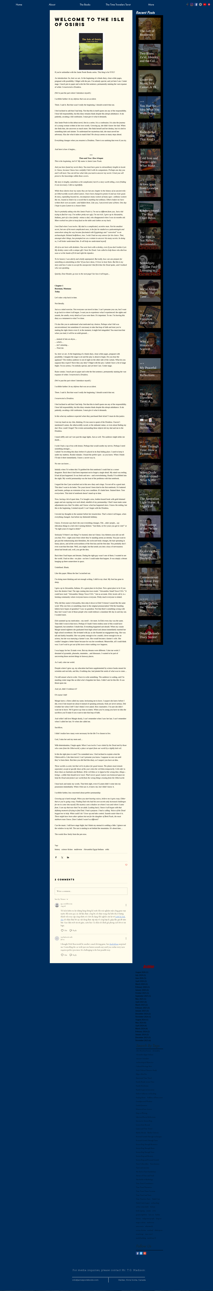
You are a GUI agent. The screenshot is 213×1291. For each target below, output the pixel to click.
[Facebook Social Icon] (196, 4)
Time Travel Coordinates (144, 1183)
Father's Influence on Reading (146, 1094)
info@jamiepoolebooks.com (85, 1280)
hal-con (151, 1215)
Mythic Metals (141, 1133)
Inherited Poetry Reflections (145, 1117)
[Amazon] (200, 4)
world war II (151, 1238)
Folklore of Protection (155, 1098)
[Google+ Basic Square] (144, 1253)
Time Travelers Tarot (143, 1199)
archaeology (155, 1203)
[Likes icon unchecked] (62, 930)
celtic (107, 849)
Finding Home (141, 1098)
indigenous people (148, 1218)
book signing (140, 1211)
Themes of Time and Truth (145, 1176)
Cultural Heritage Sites (144, 1066)
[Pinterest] (209, 4)
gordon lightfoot (141, 1215)
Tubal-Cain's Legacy (143, 1203)
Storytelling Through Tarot (145, 1152)
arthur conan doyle (142, 1207)
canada (148, 1211)
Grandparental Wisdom (144, 1101)
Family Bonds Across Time (145, 1082)
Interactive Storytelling (144, 1121)
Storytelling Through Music (145, 1148)
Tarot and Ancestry (142, 1168)
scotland (150, 1230)
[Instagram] (191, 4)
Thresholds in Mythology (144, 1179)
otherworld (149, 1226)
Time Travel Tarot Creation (145, 1191)
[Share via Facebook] (56, 857)
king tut (158, 1218)
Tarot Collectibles (142, 1164)
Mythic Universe (153, 1133)
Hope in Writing (141, 1113)
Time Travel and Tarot (143, 1195)
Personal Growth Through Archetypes (149, 1137)
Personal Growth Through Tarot (147, 1140)
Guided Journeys (141, 1105)
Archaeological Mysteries (144, 1062)
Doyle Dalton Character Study (146, 1070)
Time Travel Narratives (144, 1187)
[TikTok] (187, 4)
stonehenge (140, 1234)
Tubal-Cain (156, 1199)
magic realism (140, 1222)
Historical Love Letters (144, 1109)
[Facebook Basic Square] (137, 1253)
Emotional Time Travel (144, 1078)
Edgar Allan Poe (141, 1074)
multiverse (78, 849)
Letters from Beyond (143, 1125)
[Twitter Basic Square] (141, 1253)
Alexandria (156, 1051)
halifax (157, 1215)
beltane (152, 1207)
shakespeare (159, 1230)
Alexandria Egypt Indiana (94, 849)
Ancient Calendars (142, 1059)
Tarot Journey (154, 1164)
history (57, 849)
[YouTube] (204, 4)
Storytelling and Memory (144, 1156)
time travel (149, 1234)
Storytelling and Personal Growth (147, 1160)
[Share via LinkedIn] (68, 857)
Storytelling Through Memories (146, 1144)
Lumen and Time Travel (144, 1129)
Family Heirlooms (142, 1086)
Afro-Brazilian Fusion (143, 1051)
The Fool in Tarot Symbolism (146, 1172)
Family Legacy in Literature (145, 1090)
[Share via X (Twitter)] (62, 857)
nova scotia (140, 1226)
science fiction (67, 849)
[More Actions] (125, 905)
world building (141, 1238)
